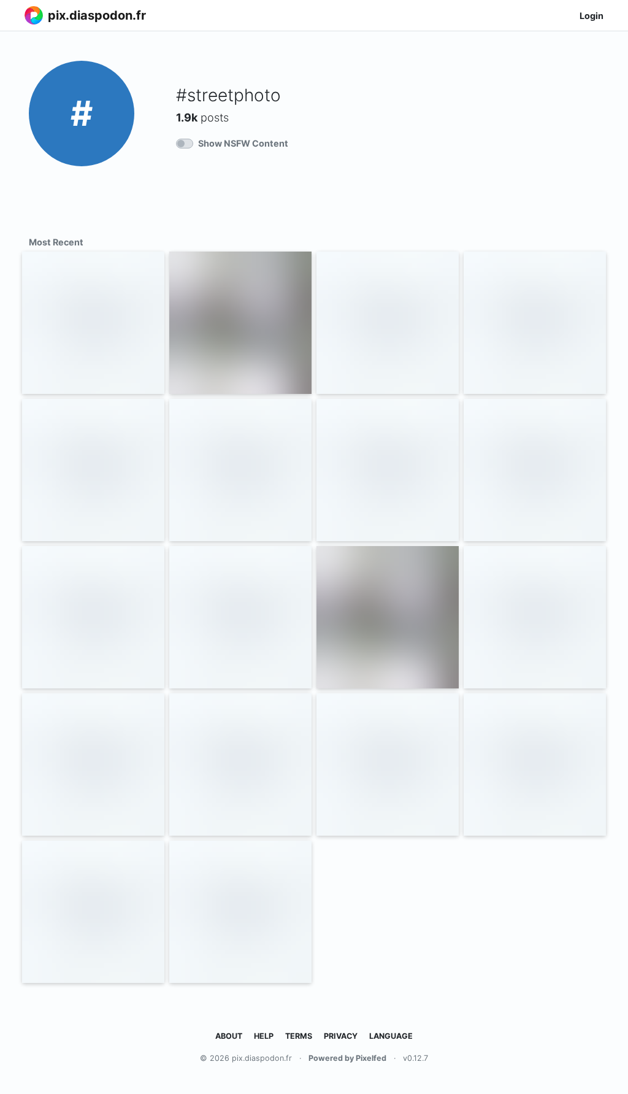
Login (591, 15)
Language (391, 1036)
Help (264, 1036)
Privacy (341, 1036)
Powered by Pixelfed (347, 1058)
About (228, 1036)
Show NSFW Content (243, 143)
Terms (298, 1036)
